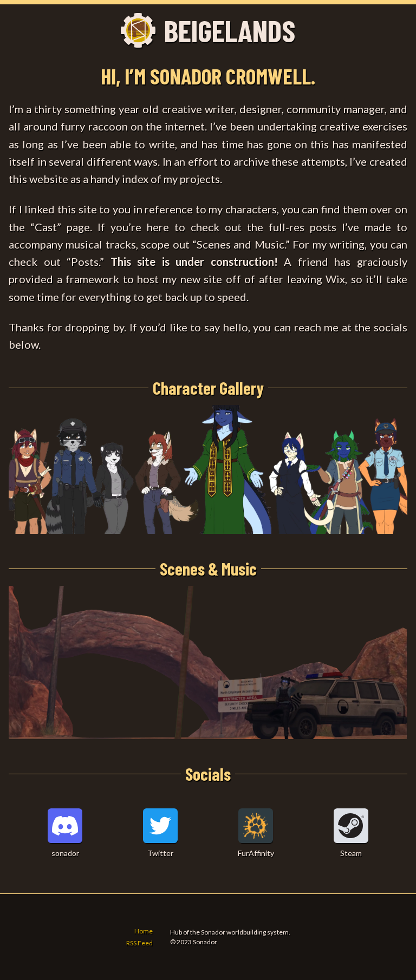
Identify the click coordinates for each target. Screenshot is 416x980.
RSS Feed (139, 943)
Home (143, 931)
